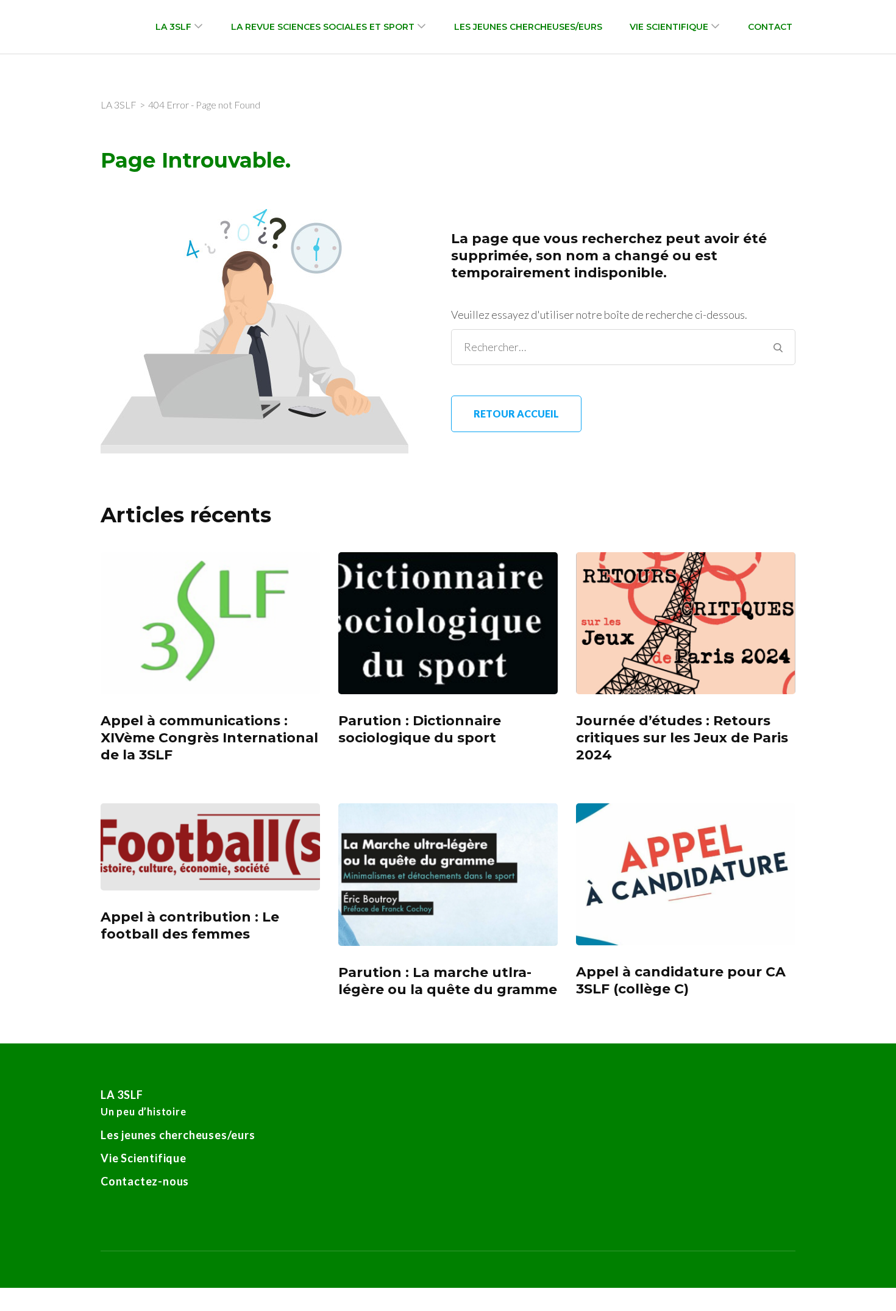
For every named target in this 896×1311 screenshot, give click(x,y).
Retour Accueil (516, 413)
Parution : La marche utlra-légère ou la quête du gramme (447, 981)
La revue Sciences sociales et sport (322, 26)
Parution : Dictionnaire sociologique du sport (419, 729)
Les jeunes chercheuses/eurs (528, 26)
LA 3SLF (173, 26)
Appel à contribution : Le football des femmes (190, 925)
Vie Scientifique (669, 26)
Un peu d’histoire (144, 1111)
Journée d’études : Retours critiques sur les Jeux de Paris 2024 (682, 737)
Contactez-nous (145, 1181)
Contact (770, 26)
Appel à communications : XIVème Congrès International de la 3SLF (209, 737)
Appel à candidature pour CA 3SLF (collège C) (681, 980)
